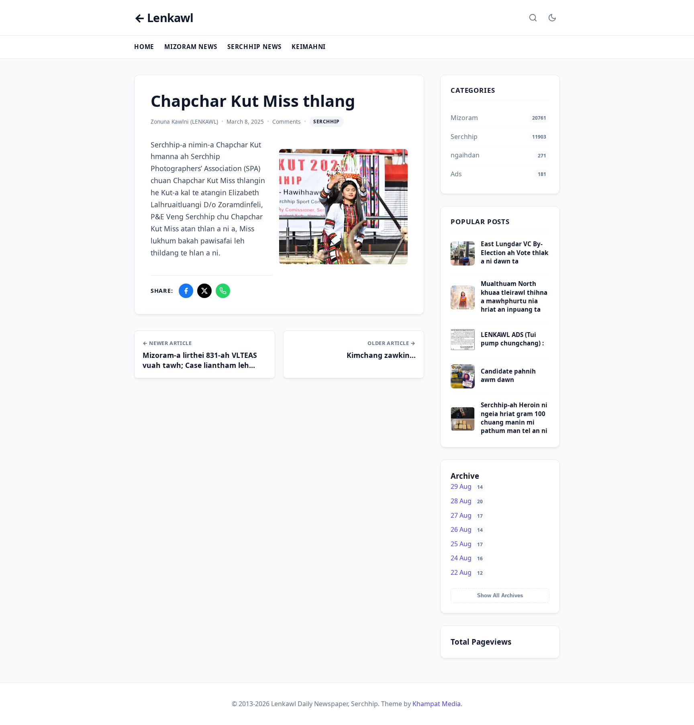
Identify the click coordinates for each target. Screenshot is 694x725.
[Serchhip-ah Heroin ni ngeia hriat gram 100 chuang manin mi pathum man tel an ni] (463, 428)
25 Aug (467, 543)
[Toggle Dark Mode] (552, 17)
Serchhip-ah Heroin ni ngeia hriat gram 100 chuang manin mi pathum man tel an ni (514, 418)
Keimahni (309, 47)
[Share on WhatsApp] (223, 291)
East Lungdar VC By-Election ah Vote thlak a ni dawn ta (514, 252)
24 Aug (467, 557)
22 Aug (467, 572)
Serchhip (326, 121)
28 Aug (467, 500)
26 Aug (467, 529)
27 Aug (467, 515)
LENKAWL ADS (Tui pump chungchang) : (512, 339)
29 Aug (467, 486)
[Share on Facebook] (186, 291)
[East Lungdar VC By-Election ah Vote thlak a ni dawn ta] (463, 263)
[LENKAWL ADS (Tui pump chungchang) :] (463, 349)
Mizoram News (190, 47)
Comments (286, 121)
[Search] (533, 17)
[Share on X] (204, 291)
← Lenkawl (163, 18)
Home (144, 47)
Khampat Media (436, 703)
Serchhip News (254, 47)
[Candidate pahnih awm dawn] (463, 386)
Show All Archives (500, 595)
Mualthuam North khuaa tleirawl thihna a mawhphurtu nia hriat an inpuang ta (514, 296)
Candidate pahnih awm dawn (508, 375)
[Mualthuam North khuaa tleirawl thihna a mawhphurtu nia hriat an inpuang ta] (463, 307)
